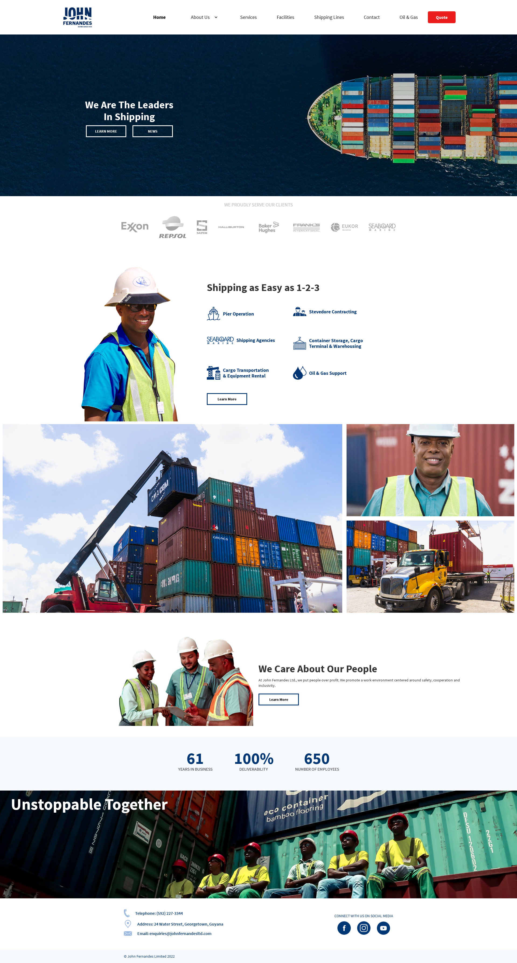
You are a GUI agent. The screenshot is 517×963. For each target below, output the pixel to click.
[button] (203, 17)
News (153, 131)
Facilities (285, 17)
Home (159, 17)
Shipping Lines (329, 17)
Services (248, 17)
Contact (372, 17)
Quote (442, 17)
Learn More (106, 131)
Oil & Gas (409, 17)
